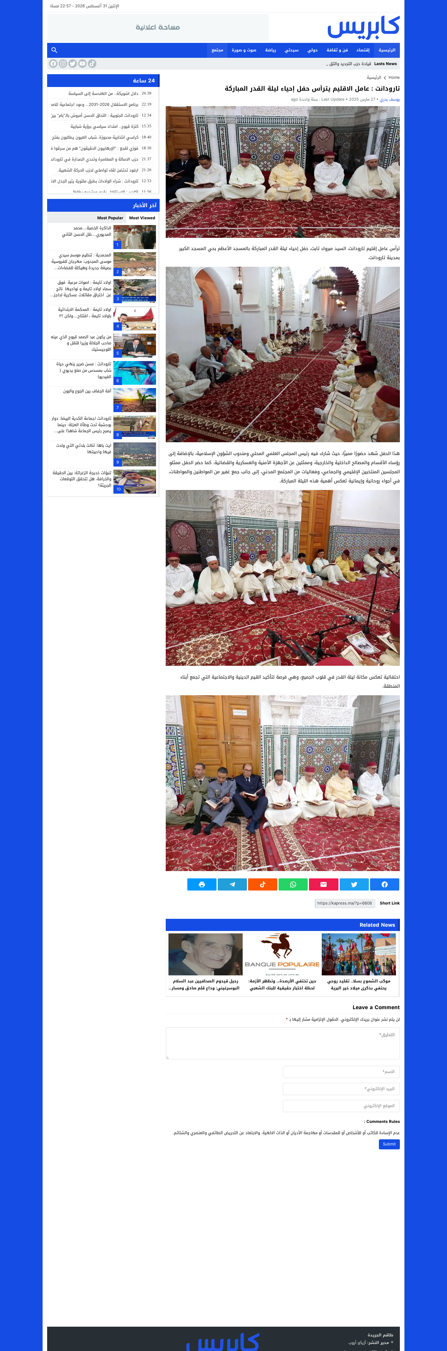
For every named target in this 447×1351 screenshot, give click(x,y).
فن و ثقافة (337, 50)
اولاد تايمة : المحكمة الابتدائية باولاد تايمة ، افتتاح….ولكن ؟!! (84, 313)
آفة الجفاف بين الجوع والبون (87, 391)
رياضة (270, 50)
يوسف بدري (390, 99)
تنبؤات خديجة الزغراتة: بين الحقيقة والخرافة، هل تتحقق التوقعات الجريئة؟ (82, 479)
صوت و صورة (244, 50)
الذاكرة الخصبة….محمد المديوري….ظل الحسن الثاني (86, 231)
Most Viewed (142, 218)
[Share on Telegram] (232, 884)
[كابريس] (334, 28)
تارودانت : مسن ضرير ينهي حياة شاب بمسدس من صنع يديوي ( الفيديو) (83, 370)
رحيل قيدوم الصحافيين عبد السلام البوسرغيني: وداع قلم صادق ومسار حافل (206, 988)
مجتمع (217, 50)
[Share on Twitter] (354, 884)
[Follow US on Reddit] (91, 63)
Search (54, 50)
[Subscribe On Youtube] (82, 63)
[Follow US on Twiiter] (72, 63)
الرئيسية (387, 50)
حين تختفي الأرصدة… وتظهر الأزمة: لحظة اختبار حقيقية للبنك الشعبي (282, 984)
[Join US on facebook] (52, 63)
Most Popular (110, 218)
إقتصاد (363, 50)
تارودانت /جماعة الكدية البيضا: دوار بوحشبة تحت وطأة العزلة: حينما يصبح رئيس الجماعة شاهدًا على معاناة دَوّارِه (81, 428)
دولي (312, 50)
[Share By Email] (323, 884)
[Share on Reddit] (263, 884)
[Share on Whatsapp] (293, 884)
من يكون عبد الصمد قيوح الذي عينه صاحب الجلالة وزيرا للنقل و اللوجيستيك (81, 343)
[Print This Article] (202, 884)
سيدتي (292, 50)
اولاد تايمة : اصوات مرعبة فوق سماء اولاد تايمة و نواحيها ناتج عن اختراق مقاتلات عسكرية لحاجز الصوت (82, 291)
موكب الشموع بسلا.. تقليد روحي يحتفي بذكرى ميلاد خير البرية (358, 984)
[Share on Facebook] (385, 884)
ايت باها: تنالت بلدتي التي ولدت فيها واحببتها (83, 449)
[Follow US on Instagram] (62, 63)
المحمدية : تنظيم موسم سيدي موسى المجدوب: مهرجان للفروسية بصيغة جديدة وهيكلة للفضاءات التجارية (81, 264)
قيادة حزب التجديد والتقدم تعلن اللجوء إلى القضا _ (328, 64)
